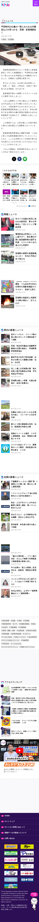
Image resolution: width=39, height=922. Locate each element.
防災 (34, 624)
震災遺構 (6, 634)
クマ (15, 624)
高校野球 (25, 640)
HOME (7, 816)
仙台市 (5, 627)
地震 (13, 620)
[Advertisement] (19, 273)
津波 (19, 620)
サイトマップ (10, 821)
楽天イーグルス (20, 637)
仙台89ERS (32, 637)
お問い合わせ (10, 838)
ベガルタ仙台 (7, 637)
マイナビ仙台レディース (11, 640)
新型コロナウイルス (28, 647)
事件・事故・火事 (9, 630)
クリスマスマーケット (10, 647)
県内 (4, 39)
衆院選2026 (7, 624)
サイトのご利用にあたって (15, 827)
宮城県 (11, 39)
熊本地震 (6, 620)
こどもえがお (16, 643)
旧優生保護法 (24, 624)
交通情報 (23, 627)
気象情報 (13, 627)
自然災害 (21, 630)
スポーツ (27, 634)
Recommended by (22, 206)
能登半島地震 (16, 634)
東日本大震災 (31, 630)
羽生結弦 (6, 643)
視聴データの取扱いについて (16, 833)
